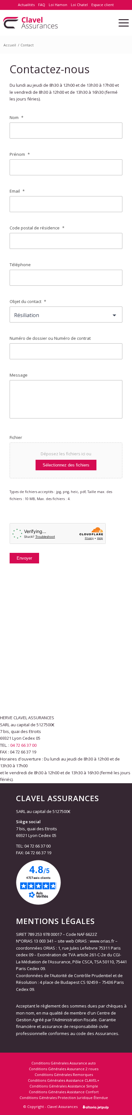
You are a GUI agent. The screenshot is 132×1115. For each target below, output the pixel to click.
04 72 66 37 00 (23, 745)
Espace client (102, 4)
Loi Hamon (58, 4)
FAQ (41, 4)
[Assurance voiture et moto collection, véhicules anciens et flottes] (53, 23)
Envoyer (24, 558)
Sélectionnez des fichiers (66, 465)
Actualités (26, 4)
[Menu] (120, 23)
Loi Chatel (79, 4)
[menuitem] (26, 4)
